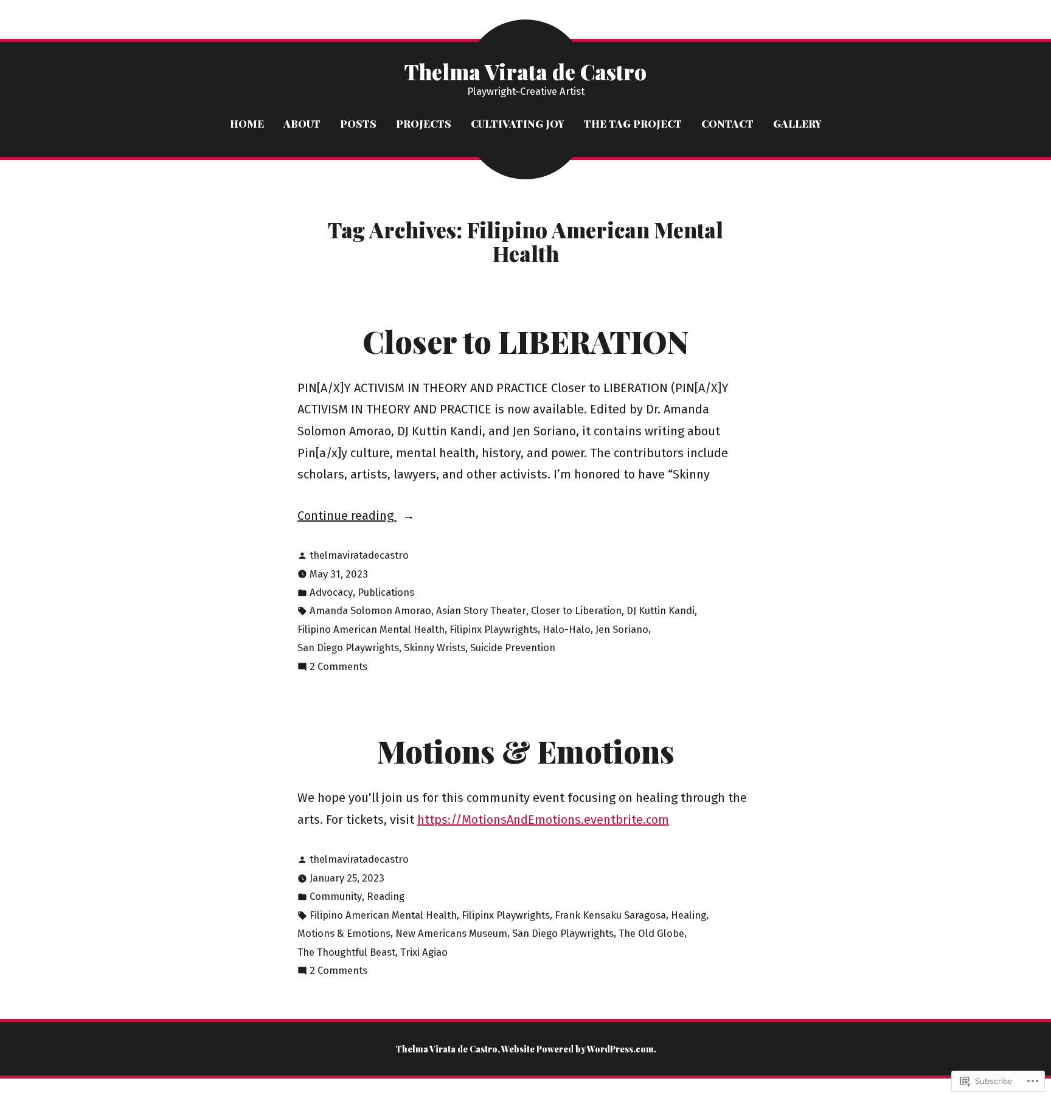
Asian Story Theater (481, 610)
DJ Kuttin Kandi (660, 610)
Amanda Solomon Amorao (370, 610)
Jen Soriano (621, 629)
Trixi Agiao (424, 952)
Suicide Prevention (512, 647)
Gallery (797, 123)
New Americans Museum (451, 933)
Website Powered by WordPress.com (577, 1048)
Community (336, 896)
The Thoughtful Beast (346, 952)
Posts (358, 123)
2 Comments (338, 668)
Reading (385, 896)
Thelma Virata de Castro (525, 72)
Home (247, 123)
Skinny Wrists (434, 647)
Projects (423, 123)
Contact (727, 123)
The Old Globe (651, 933)
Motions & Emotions (526, 751)
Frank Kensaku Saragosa (610, 915)
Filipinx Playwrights (493, 629)
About (302, 123)
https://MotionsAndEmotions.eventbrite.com (543, 819)
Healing (688, 915)
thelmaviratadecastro (359, 555)
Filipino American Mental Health (371, 629)
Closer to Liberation (576, 610)
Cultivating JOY (517, 123)
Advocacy (331, 592)
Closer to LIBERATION (525, 341)
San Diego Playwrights (348, 647)
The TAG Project (633, 123)
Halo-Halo (567, 629)
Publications (386, 592)
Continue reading (347, 517)
